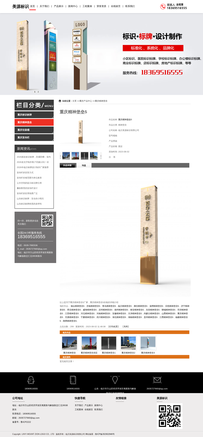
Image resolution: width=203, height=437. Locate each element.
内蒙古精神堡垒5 (152, 313)
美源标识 (20, 6)
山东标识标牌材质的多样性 (29, 204)
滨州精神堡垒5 (105, 310)
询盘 (84, 165)
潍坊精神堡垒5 (140, 306)
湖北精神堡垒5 (119, 317)
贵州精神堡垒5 (151, 317)
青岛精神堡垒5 (109, 306)
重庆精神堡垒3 (148, 353)
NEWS (33, 149)
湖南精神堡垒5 (135, 317)
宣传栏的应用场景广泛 (27, 193)
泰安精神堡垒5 (137, 310)
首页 (32, 6)
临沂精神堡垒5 (125, 306)
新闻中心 (73, 6)
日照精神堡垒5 (172, 306)
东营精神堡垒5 (153, 310)
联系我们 (130, 6)
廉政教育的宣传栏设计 (27, 188)
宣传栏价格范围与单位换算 (29, 178)
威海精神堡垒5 (90, 310)
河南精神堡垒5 (103, 313)
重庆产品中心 (86, 101)
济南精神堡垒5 (93, 306)
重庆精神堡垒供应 (89, 353)
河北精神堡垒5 (88, 313)
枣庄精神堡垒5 (74, 310)
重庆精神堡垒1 (109, 353)
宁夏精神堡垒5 (88, 317)
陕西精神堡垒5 (70, 321)
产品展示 (58, 6)
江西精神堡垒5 (166, 317)
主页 (74, 101)
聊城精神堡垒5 (168, 310)
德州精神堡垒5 (121, 310)
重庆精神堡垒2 (128, 353)
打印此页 (113, 326)
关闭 (126, 326)
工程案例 (87, 6)
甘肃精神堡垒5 (72, 317)
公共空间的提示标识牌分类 (29, 183)
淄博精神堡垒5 (156, 306)
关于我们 (44, 6)
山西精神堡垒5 (168, 313)
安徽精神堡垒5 (119, 313)
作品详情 (67, 165)
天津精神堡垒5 (135, 313)
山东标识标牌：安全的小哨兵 (30, 198)
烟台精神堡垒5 (77, 306)
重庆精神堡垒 (101, 101)
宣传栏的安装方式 (25, 172)
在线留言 (116, 6)
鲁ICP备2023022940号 (105, 434)
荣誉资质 (101, 6)
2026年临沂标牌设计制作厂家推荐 (33, 167)
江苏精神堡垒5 (72, 313)
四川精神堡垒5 (103, 317)
